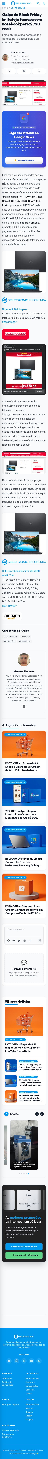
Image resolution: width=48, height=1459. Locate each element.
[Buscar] (38, 3)
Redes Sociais (32, 1378)
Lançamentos (32, 1386)
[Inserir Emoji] (8, 940)
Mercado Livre (32, 1404)
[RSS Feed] (39, 1361)
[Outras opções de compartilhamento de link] (39, 71)
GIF (13, 940)
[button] (9, 71)
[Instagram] (16, 1361)
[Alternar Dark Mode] (44, 3)
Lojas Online (18, 8)
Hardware (30, 1382)
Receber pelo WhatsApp (26, 1255)
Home (5, 8)
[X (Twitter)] (24, 1361)
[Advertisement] (24, 1290)
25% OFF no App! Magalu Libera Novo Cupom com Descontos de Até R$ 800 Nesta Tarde (21, 816)
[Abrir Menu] (4, 3)
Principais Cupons (10, 1404)
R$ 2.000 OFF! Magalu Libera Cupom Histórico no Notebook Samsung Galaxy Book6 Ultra (23, 863)
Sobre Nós (7, 1378)
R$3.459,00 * (9, 605)
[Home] (21, 3)
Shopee (29, 1412)
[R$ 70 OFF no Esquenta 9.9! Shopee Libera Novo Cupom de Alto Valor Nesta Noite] (24, 744)
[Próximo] (42, 1114)
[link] (24, 706)
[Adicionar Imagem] (24, 940)
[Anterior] (37, 1114)
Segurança (24, 641)
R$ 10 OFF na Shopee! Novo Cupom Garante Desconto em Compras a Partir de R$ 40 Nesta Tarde (24, 911)
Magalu (29, 1419)
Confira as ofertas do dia (24, 1246)
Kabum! (29, 1416)
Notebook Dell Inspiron (15, 309)
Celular (29, 1393)
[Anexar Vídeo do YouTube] (29, 940)
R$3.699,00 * (9, 322)
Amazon (29, 1408)
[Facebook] (9, 1361)
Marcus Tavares (18, 52)
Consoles (30, 1390)
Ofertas (25, 637)
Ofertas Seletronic (10, 1430)
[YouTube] (31, 1361)
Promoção (9, 641)
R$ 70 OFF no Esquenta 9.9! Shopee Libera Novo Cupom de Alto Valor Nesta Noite (22, 767)
